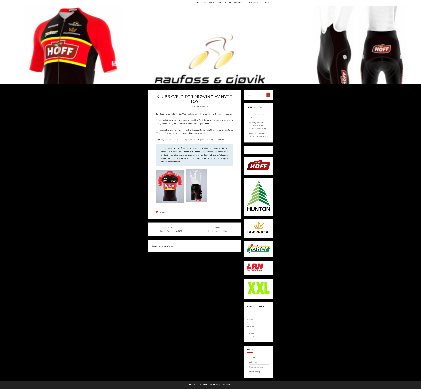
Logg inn (252, 357)
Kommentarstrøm (256, 367)
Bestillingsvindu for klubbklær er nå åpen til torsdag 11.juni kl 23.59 (258, 125)
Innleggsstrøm (254, 362)
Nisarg (229, 384)
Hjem (197, 3)
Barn (204, 3)
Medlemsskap (253, 3)
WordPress (214, 384)
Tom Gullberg (202, 106)
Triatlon (228, 3)
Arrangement (239, 3)
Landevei (212, 3)
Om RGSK (266, 3)
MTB (220, 3)
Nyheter (162, 212)
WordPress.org (254, 372)
